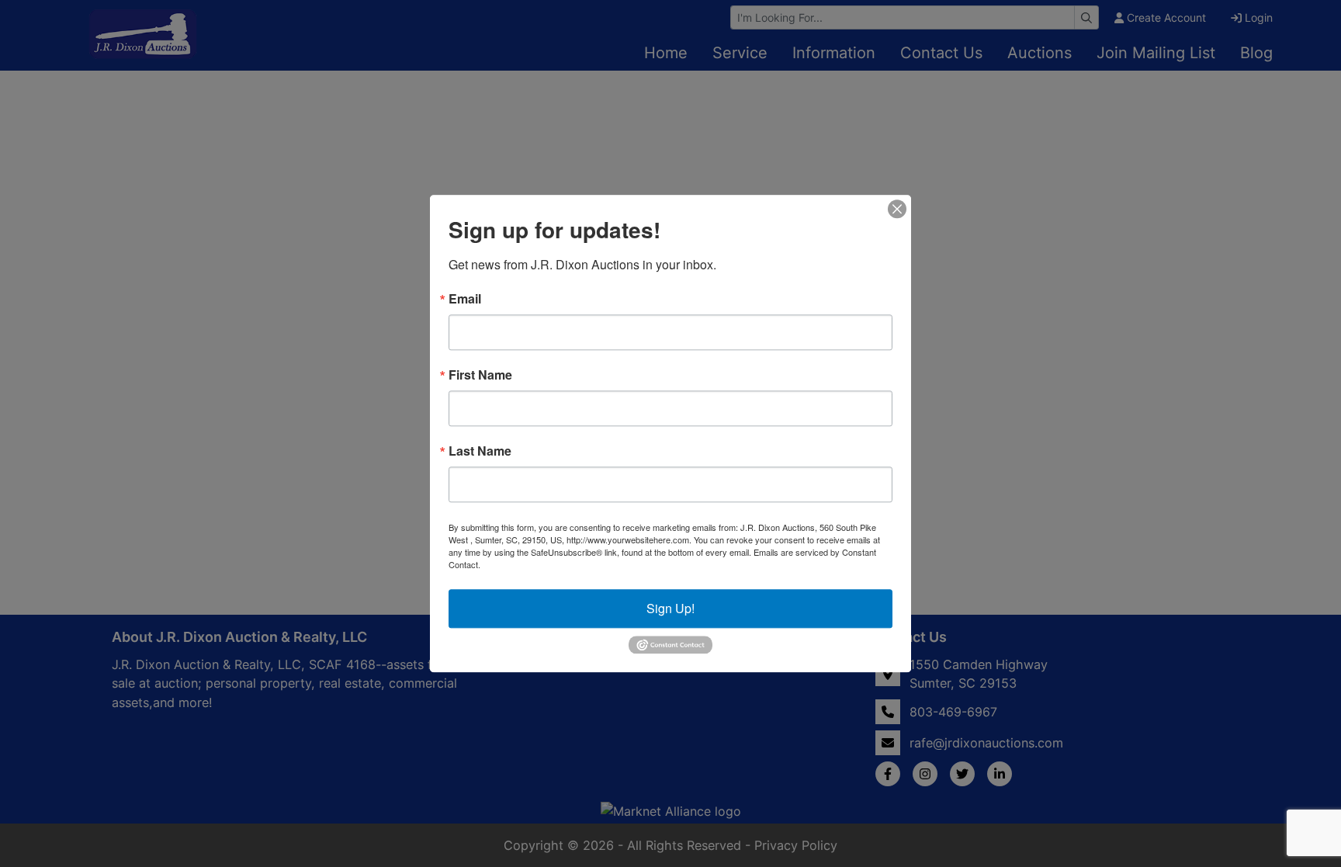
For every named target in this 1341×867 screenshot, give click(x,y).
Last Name (480, 451)
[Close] (897, 208)
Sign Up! (670, 608)
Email (465, 299)
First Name (480, 375)
